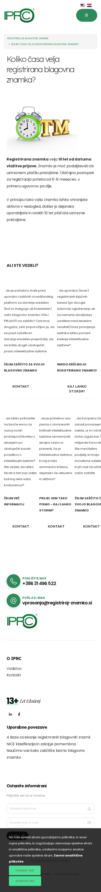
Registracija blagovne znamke (28, 38)
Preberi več (25, 870)
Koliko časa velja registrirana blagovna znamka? (44, 44)
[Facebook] (19, 714)
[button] (86, 15)
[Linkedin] (10, 714)
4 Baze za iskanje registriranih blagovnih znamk (49, 737)
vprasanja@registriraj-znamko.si (57, 603)
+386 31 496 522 (39, 583)
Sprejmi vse (25, 881)
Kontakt (14, 675)
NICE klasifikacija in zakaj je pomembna (41, 744)
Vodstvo (14, 668)
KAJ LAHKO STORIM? (77, 389)
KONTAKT (20, 386)
